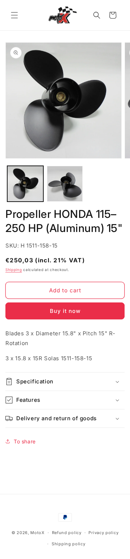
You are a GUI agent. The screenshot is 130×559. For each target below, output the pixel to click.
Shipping (13, 269)
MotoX (37, 532)
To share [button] (25, 441)
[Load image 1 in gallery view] (25, 184)
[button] (14, 15)
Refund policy (67, 532)
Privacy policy (103, 532)
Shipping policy (69, 543)
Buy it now (65, 311)
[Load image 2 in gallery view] (65, 184)
